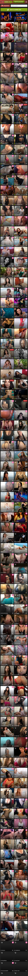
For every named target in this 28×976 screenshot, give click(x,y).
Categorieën (6, 5)
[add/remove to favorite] (2, 23)
